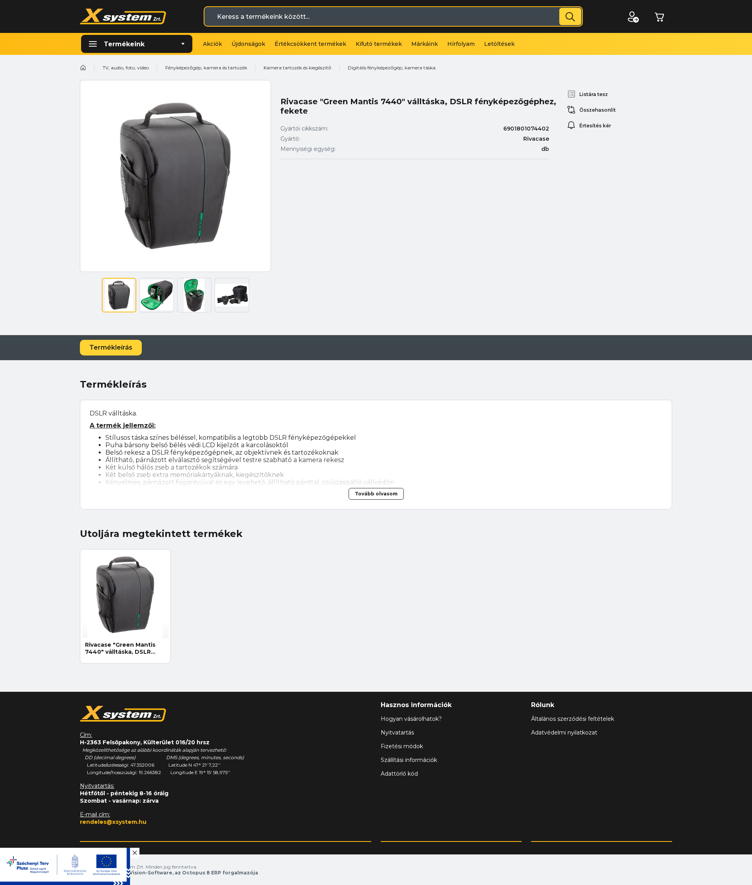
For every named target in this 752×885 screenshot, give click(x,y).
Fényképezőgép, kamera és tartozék (206, 68)
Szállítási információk (409, 759)
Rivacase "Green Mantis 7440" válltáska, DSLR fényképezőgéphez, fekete (120, 648)
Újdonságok (248, 43)
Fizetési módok (402, 746)
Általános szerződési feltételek (572, 718)
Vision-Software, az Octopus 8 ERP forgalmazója (193, 873)
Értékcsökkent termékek (310, 43)
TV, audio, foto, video (126, 68)
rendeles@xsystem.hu (113, 821)
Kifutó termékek (379, 43)
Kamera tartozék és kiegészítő (297, 68)
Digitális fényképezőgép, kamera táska (392, 68)
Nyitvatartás (397, 732)
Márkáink (424, 43)
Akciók (212, 43)
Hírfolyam (461, 43)
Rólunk (542, 705)
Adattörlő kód (399, 773)
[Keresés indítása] (570, 16)
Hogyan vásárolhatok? (411, 718)
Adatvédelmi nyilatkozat (564, 732)
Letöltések (499, 43)
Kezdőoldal (83, 67)
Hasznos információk (416, 705)
